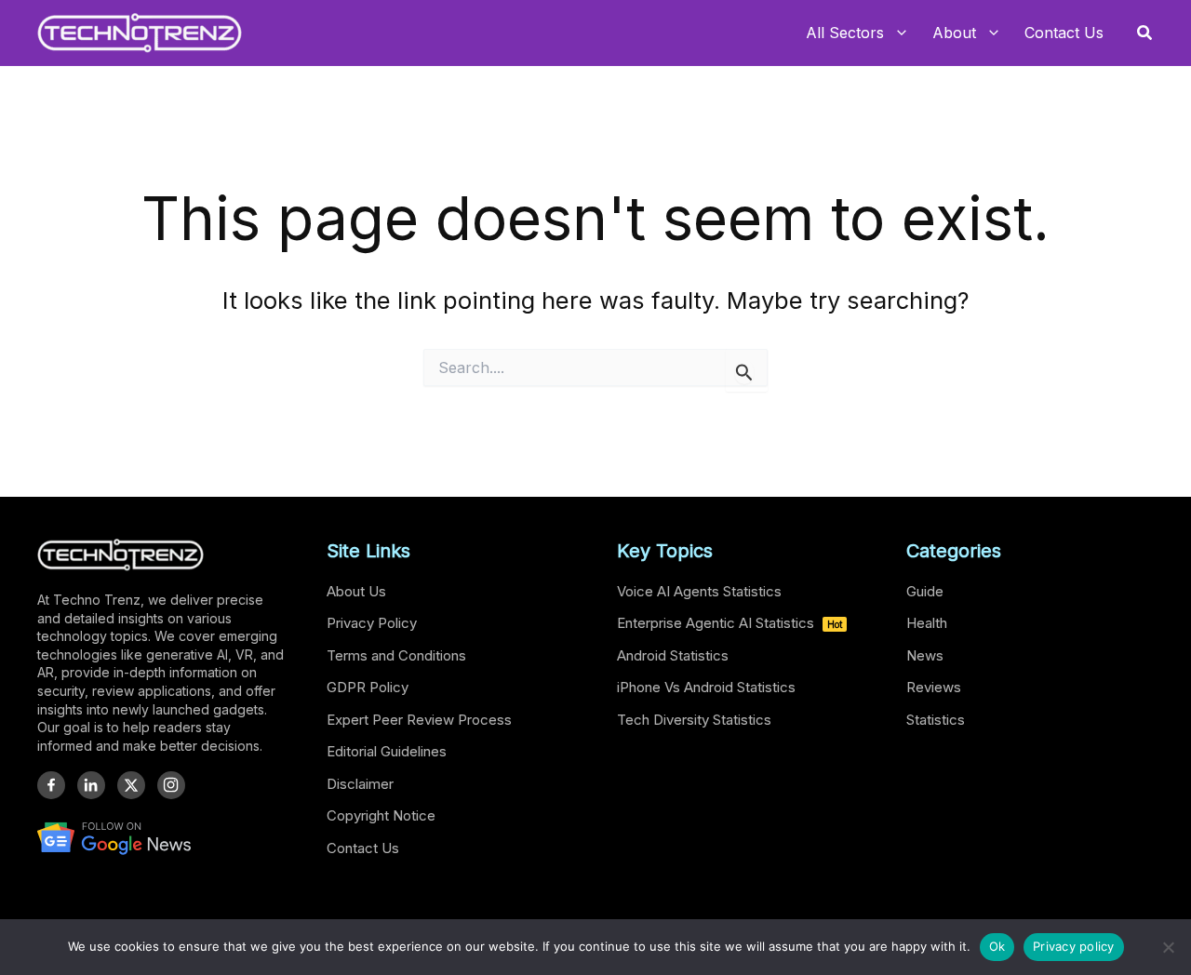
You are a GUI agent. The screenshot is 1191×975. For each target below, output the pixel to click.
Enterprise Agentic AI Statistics (729, 623)
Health (926, 623)
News (924, 655)
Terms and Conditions (396, 655)
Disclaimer (360, 784)
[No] (1167, 947)
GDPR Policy (367, 687)
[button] (1145, 33)
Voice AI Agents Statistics (699, 591)
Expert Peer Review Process (419, 719)
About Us (356, 591)
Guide (924, 591)
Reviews (933, 687)
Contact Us (363, 848)
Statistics (935, 719)
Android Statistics (673, 655)
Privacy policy (1074, 946)
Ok (997, 946)
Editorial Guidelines (387, 751)
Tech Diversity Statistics (694, 719)
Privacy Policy (372, 623)
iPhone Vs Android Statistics (706, 687)
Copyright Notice (381, 815)
